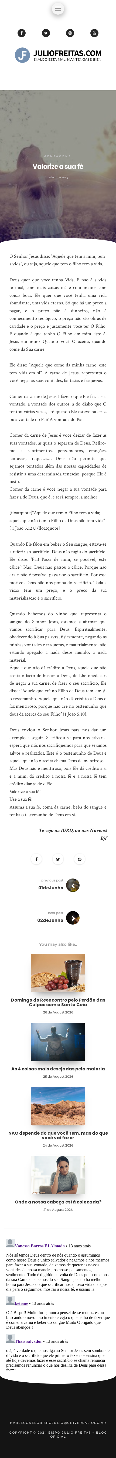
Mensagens (57, 156)
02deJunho (50, 920)
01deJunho (50, 888)
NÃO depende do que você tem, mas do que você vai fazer (58, 1135)
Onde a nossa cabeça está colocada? (58, 1202)
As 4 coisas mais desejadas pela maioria (58, 1069)
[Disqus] (58, 1304)
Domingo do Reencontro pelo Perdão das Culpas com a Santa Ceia (58, 1002)
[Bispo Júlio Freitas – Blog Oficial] (58, 71)
